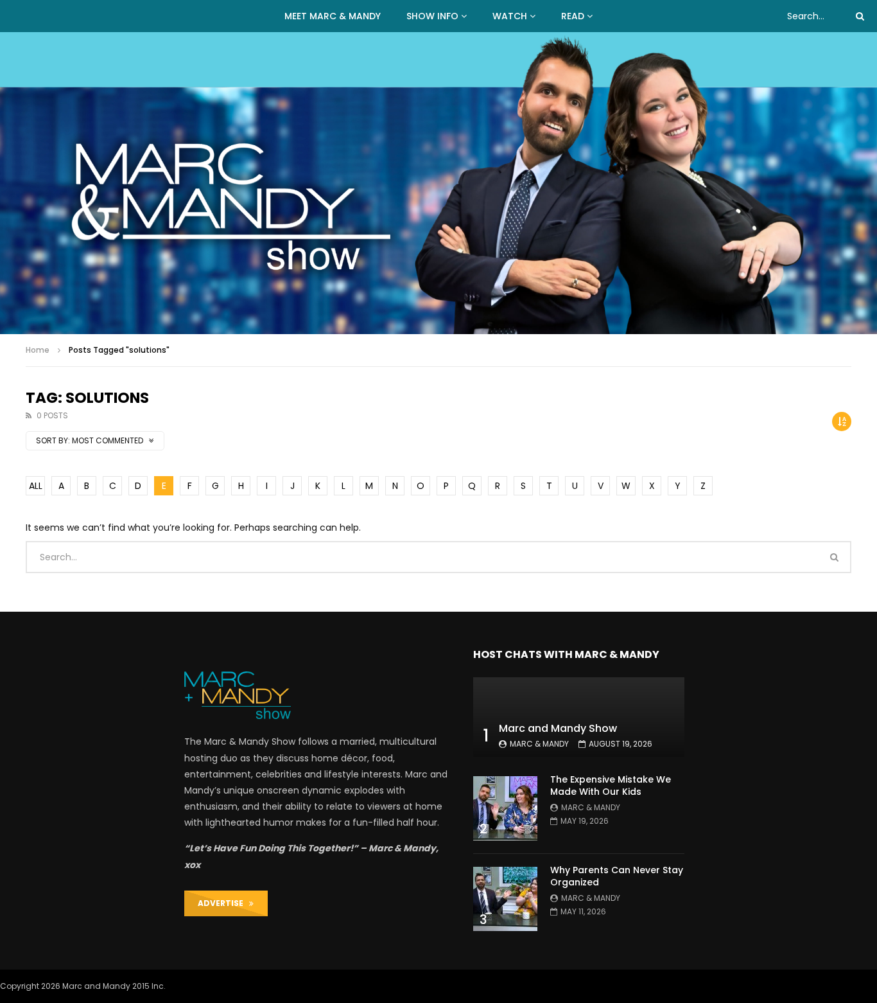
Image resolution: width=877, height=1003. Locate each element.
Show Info (432, 16)
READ (572, 16)
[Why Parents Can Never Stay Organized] (505, 899)
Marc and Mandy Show (558, 728)
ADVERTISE (223, 903)
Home (37, 349)
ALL (35, 485)
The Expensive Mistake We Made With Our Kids (610, 785)
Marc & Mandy (539, 743)
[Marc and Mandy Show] (438, 183)
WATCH (509, 16)
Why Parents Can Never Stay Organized (616, 876)
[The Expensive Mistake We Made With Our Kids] (505, 808)
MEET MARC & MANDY (332, 16)
